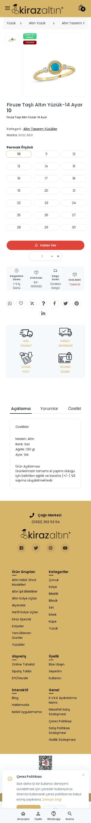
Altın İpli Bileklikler (25, 591)
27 (74, 215)
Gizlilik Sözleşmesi (62, 739)
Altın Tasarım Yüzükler (40, 129)
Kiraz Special (21, 619)
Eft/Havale (20, 678)
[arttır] (58, 256)
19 (18, 190)
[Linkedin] (43, 313)
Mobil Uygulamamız (27, 712)
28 (19, 227)
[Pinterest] (76, 303)
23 (46, 203)
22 (19, 203)
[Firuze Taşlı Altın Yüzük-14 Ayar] (54, 64)
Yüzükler (18, 644)
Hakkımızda (20, 705)
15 (74, 166)
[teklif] (32, 303)
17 (46, 178)
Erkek (53, 614)
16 (18, 178)
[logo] (37, 8)
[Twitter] (65, 303)
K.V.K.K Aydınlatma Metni (63, 700)
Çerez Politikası (60, 721)
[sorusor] (43, 303)
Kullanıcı (55, 678)
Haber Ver (48, 245)
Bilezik (53, 600)
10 (19, 154)
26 (46, 215)
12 (74, 154)
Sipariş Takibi (21, 671)
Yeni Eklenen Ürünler (21, 635)
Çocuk (54, 580)
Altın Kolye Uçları (24, 598)
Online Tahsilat (23, 664)
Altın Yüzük (37, 23)
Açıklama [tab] (21, 408)
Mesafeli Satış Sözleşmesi (59, 711)
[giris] (21, 303)
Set (51, 607)
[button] (70, 816)
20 (46, 190)
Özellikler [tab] (76, 408)
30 (74, 227)
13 (18, 166)
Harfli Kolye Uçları (25, 612)
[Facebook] (54, 303)
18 (73, 178)
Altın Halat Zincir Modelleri (24, 582)
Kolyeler (18, 626)
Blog (15, 698)
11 (46, 154)
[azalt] (52, 256)
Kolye (53, 587)
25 (19, 215)
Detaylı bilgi (52, 799)
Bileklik (53, 593)
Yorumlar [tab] (49, 408)
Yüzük (11, 23)
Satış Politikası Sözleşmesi (59, 730)
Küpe (53, 621)
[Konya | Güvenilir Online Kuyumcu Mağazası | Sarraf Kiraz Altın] (45, 534)
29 (46, 227)
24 (74, 203)
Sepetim (55, 671)
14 (46, 166)
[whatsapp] (10, 303)
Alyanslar (19, 605)
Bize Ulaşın (56, 664)
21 (74, 190)
